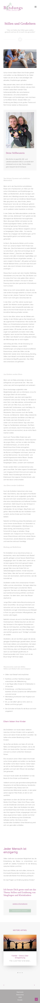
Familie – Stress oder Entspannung (20, 957)
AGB (20, 997)
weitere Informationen (20, 904)
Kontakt (20, 1000)
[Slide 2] (20, 972)
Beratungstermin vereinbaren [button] (20, 910)
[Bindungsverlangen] (12, 7)
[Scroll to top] (36, 999)
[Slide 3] (22, 972)
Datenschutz (20, 994)
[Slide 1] (18, 972)
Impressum (20, 992)
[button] (35, 6)
